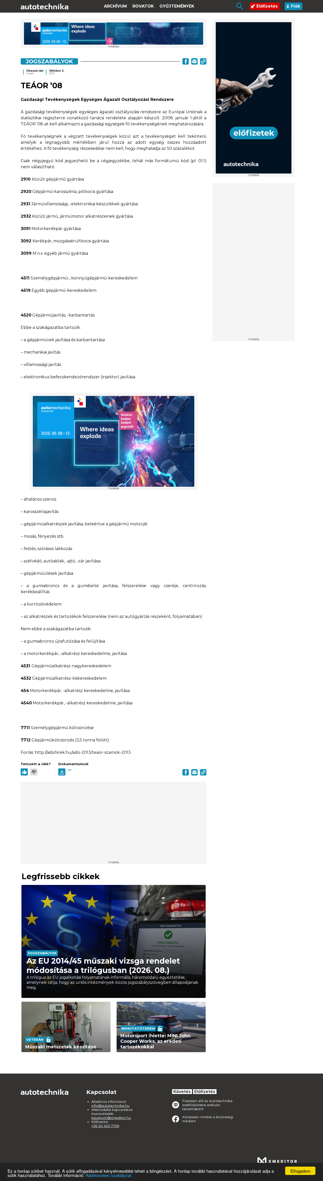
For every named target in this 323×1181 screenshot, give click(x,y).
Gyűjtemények (176, 6)
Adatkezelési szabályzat (108, 1175)
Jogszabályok (49, 61)
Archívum (115, 6)
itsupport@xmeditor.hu (111, 1118)
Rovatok (143, 6)
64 (69, 769)
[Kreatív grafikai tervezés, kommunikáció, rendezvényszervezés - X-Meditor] (277, 1161)
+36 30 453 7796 (105, 1126)
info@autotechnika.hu (110, 1106)
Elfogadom (300, 1171)
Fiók (295, 6)
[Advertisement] (253, 262)
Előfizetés (267, 6)
